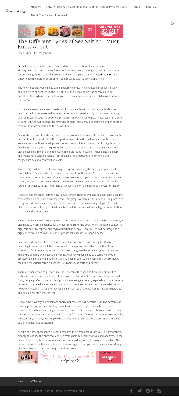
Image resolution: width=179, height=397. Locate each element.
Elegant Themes (43, 390)
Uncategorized (42, 53)
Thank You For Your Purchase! (49, 15)
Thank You (150, 7)
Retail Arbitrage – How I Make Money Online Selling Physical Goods (86, 7)
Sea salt (22, 66)
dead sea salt (103, 74)
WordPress (77, 390)
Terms (136, 7)
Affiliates (36, 7)
